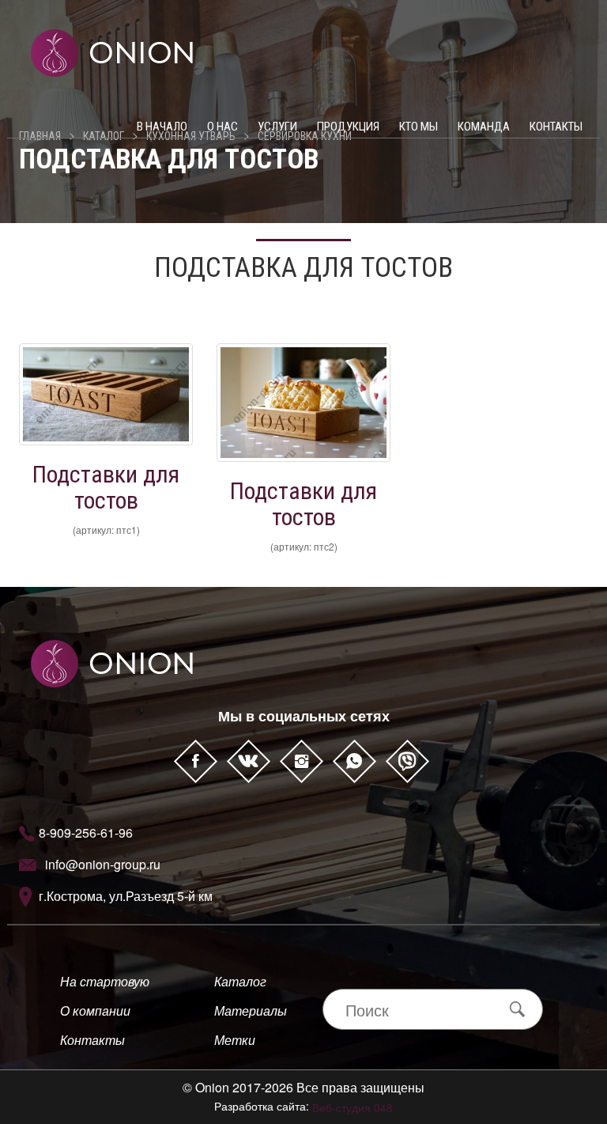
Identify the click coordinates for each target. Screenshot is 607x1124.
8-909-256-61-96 (86, 832)
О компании (95, 1010)
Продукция (348, 126)
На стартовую (104, 981)
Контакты (556, 126)
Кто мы (418, 126)
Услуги (277, 126)
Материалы (250, 1010)
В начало (162, 126)
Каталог (240, 981)
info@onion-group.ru (102, 864)
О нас (222, 126)
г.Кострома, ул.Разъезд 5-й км (126, 896)
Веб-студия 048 (352, 1107)
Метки (234, 1040)
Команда (484, 126)
